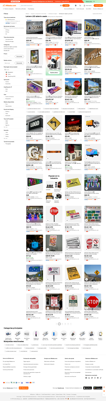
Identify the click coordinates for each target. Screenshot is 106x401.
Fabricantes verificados (49, 361)
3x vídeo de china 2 (10, 344)
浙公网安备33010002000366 (76, 398)
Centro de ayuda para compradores (73, 361)
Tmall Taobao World (46, 394)
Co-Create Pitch (6, 364)
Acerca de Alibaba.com (8, 358)
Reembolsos (67, 369)
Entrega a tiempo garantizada (30, 366)
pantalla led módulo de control (34, 108)
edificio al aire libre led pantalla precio (14, 348)
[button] (61, 5)
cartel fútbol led (24, 351)
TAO (64, 394)
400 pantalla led (81, 108)
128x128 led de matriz (93, 108)
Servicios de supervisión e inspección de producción (32, 373)
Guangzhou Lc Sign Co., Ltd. (52, 43)
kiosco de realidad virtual (23, 344)
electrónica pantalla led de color (57, 348)
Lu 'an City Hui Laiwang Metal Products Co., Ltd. (34, 168)
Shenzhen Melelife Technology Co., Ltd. (34, 198)
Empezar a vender (89, 364)
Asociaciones (88, 372)
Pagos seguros (27, 361)
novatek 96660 (72, 111)
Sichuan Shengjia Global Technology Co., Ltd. (92, 72)
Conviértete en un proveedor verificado (94, 369)
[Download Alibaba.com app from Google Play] (98, 388)
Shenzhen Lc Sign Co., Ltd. (71, 139)
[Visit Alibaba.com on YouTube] (98, 378)
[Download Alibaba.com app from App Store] (87, 388)
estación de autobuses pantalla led (73, 344)
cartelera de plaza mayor (11, 351)
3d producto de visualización (68, 108)
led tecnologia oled (87, 348)
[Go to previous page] (56, 324)
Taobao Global (59, 394)
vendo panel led (34, 351)
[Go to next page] (71, 324)
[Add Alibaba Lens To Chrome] (23, 388)
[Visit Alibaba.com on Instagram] (95, 378)
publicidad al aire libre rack (59, 111)
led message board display (73, 348)
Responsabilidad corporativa (9, 366)
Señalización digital (52, 13)
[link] (104, 387)
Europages (74, 394)
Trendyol (68, 394)
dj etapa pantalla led (30, 348)
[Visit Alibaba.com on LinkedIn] (89, 378)
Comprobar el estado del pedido (92, 366)
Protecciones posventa (29, 369)
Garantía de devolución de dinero (31, 364)
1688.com (38, 394)
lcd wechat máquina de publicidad (51, 108)
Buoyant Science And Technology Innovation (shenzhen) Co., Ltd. (73, 72)
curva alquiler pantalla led (44, 111)
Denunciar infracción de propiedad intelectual (72, 373)
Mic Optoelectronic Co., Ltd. (71, 43)
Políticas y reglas (27, 376)
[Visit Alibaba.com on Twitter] (92, 378)
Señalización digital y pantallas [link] (65, 13)
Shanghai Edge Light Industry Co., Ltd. (34, 73)
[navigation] (14, 169)
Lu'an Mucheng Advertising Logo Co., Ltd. (92, 198)
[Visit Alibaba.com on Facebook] (86, 378)
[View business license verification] (66, 399)
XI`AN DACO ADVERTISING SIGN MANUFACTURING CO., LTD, (34, 103)
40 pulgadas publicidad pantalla (90, 344)
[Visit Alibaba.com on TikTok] (101, 378)
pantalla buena (35, 344)
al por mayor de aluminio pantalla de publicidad (52, 344)
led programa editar (42, 348)
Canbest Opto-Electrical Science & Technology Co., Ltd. (92, 139)
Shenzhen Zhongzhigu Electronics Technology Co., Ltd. (54, 168)
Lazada (53, 394)
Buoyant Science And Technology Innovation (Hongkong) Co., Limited (92, 43)
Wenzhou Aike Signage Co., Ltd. (72, 102)
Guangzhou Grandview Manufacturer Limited (34, 43)
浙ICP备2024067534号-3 (89, 398)
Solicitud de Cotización (49, 364)
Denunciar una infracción (70, 376)
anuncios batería (31, 111)
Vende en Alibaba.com (90, 361)
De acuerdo (19, 56)
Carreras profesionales (8, 369)
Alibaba (27, 13)
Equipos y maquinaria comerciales (38, 13)
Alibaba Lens (10, 388)
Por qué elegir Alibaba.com (9, 361)
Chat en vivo (67, 364)
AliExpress (32, 394)
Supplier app (61, 388)
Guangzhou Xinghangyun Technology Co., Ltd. (92, 102)
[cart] (80, 5)
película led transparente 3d (85, 111)
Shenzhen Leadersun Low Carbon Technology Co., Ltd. (73, 169)
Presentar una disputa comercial (72, 366)
